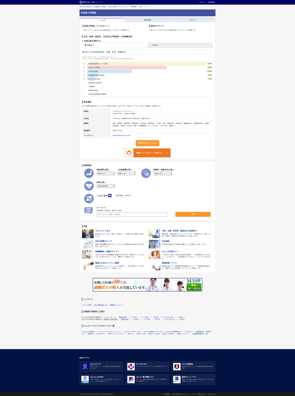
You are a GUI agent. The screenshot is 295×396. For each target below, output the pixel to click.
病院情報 (147, 20)
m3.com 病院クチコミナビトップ (118, 6)
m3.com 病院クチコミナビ (153, 332)
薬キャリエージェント (117, 334)
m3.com (99, 30)
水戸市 (134, 317)
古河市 (180, 317)
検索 (193, 214)
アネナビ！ (189, 332)
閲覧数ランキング (116, 305)
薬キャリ (131, 334)
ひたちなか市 (168, 317)
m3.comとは (211, 394)
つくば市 (145, 317)
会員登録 (211, 2)
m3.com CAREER (88, 332)
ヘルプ (194, 394)
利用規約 (167, 394)
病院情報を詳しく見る (147, 143)
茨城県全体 (123, 317)
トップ (102, 20)
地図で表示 (145, 118)
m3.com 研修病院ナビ (174, 332)
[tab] (102, 20)
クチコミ (192, 20)
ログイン (202, 2)
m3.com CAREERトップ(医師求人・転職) (92, 6)
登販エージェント (183, 334)
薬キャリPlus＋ (168, 334)
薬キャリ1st (141, 334)
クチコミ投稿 (86, 305)
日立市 (155, 317)
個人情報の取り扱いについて (181, 394)
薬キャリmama (154, 334)
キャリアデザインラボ (133, 332)
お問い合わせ (202, 394)
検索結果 (134, 6)
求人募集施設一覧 (100, 305)
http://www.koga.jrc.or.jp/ (121, 135)
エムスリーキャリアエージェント (110, 332)
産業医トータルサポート (97, 334)
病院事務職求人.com (200, 334)
